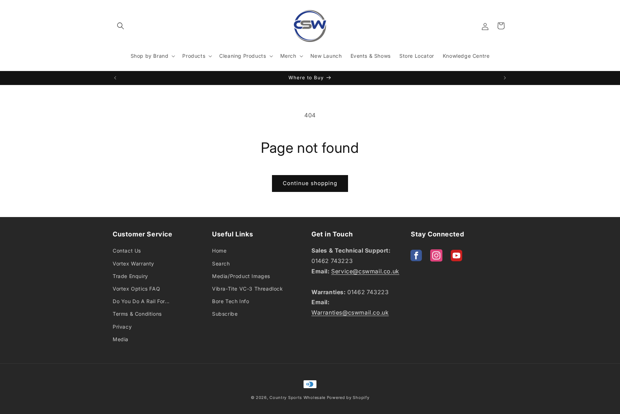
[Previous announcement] (115, 78)
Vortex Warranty (133, 263)
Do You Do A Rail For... (141, 301)
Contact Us (127, 251)
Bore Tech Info (230, 301)
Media (120, 339)
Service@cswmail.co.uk (365, 271)
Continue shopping (310, 183)
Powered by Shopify (348, 397)
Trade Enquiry (130, 276)
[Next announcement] (505, 78)
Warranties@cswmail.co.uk (350, 312)
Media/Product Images (241, 276)
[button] (120, 26)
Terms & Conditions (137, 314)
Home (219, 251)
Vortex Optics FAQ (136, 289)
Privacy (122, 327)
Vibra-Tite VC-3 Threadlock (247, 289)
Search (221, 263)
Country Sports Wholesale (297, 397)
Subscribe (225, 314)
